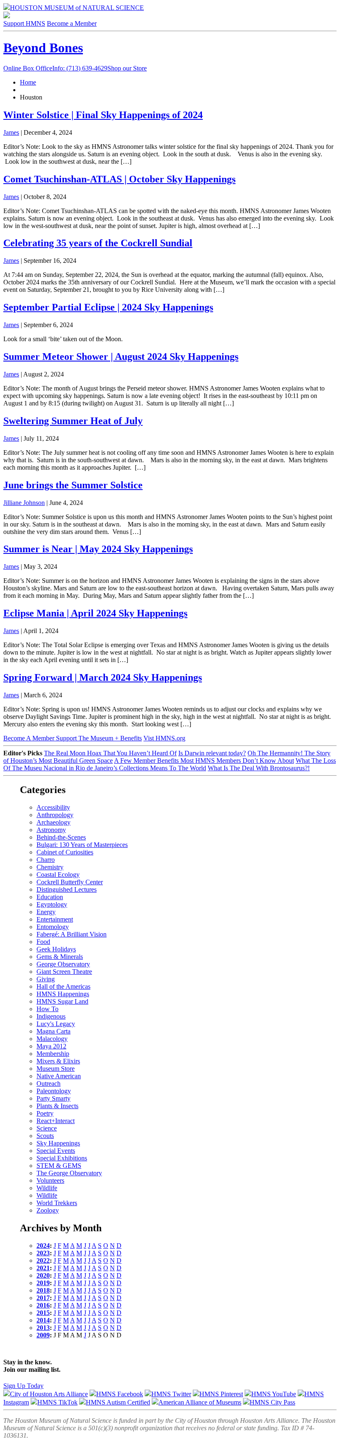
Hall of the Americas (63, 986)
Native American (58, 1076)
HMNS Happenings (62, 993)
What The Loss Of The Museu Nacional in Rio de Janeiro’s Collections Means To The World (169, 764)
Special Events (55, 1150)
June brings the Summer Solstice (73, 485)
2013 (43, 1327)
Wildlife (46, 1187)
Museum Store (55, 1068)
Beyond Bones (43, 47)
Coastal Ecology (58, 874)
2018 (43, 1290)
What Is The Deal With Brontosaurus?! (259, 768)
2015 (43, 1312)
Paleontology (53, 1090)
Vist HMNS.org (164, 738)
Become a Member (72, 23)
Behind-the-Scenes (61, 837)
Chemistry (49, 867)
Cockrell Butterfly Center (69, 882)
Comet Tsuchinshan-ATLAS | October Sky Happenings (119, 179)
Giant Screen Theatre (64, 971)
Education (49, 896)
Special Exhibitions (61, 1158)
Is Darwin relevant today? (212, 753)
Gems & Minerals (59, 956)
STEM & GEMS (58, 1165)
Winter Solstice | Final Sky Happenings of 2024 (103, 114)
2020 (43, 1275)
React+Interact (55, 1120)
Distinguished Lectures (66, 889)
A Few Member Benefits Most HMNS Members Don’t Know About (204, 760)
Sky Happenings (58, 1143)
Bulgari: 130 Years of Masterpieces (82, 844)
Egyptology (51, 904)
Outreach (48, 1083)
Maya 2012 (51, 1046)
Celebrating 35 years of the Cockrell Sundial (97, 243)
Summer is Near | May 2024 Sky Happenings (98, 548)
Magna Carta (53, 1031)
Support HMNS (24, 23)
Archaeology (53, 822)
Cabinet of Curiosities (64, 852)
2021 (43, 1267)
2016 (43, 1305)
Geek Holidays (56, 949)
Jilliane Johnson (24, 502)
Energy (46, 911)
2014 (43, 1320)
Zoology (47, 1210)
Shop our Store (127, 68)
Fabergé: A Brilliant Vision (71, 934)
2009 (43, 1335)
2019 (43, 1282)
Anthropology (54, 814)
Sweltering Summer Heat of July (73, 420)
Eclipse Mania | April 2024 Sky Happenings (95, 613)
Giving (45, 979)
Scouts (45, 1135)
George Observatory (63, 964)
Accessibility (53, 807)
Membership (52, 1053)
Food (43, 941)
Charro (45, 859)
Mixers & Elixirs (58, 1061)
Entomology (52, 926)
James (11, 132)
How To (47, 1008)
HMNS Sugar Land (62, 1001)
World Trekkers (56, 1202)
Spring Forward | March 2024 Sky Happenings (102, 677)
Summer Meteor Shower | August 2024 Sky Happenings (120, 356)
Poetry (44, 1113)
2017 (43, 1297)
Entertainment (54, 919)
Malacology (52, 1038)
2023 (43, 1253)
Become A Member (72, 738)
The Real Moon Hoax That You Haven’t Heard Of (110, 753)
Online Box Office (55, 68)
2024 (43, 1245)
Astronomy (51, 829)
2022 (43, 1260)
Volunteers (50, 1180)
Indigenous (51, 1016)
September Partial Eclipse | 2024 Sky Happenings (108, 307)
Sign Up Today (23, 1385)
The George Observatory (69, 1173)
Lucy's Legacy (55, 1023)
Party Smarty (53, 1098)
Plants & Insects (57, 1105)
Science (46, 1128)
